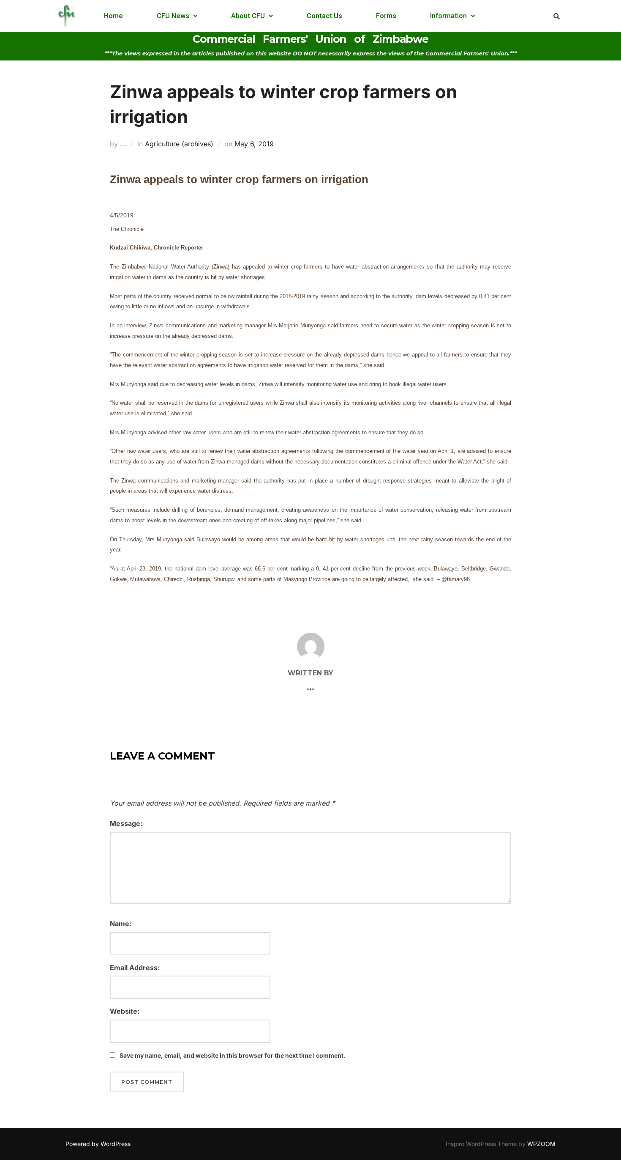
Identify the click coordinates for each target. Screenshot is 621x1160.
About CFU (248, 16)
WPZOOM (541, 1143)
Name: (120, 923)
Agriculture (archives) (179, 144)
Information (448, 16)
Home (113, 16)
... (123, 144)
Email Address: (135, 967)
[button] (177, 16)
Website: (124, 1011)
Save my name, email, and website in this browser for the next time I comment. (233, 1055)
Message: (126, 823)
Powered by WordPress (98, 1143)
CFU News (173, 16)
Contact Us (324, 16)
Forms (386, 16)
